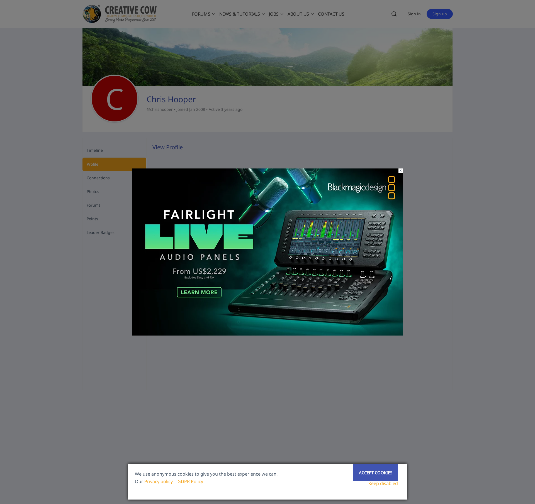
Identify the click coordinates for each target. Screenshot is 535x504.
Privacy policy (158, 481)
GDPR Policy (190, 481)
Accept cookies (375, 472)
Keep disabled (383, 483)
